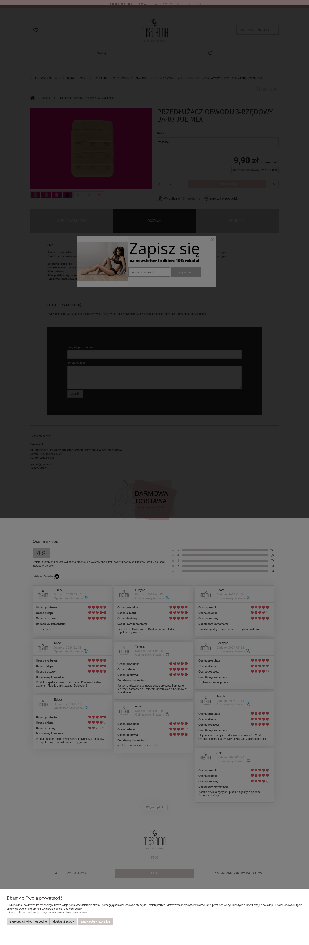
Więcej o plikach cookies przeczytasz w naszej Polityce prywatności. (47, 912)
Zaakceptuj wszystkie (95, 921)
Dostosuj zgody (63, 921)
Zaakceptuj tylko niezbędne (28, 921)
